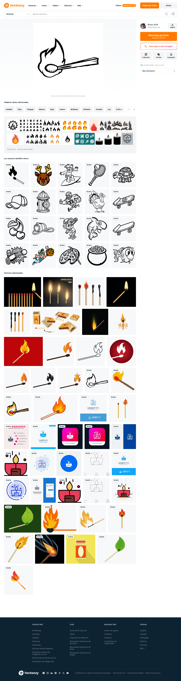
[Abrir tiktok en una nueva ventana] (60, 673)
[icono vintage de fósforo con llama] (23, 351)
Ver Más (127, 139)
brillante (74, 109)
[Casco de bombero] (43, 228)
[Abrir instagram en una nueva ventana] (48, 673)
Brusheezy (36, 630)
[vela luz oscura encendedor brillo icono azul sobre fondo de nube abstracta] (42, 463)
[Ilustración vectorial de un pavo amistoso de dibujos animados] (97, 201)
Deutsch (143, 641)
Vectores (32, 5)
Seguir (172, 27)
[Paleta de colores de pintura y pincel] (70, 255)
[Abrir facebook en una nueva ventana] (44, 673)
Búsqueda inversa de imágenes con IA (41, 653)
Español (143, 634)
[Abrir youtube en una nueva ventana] (68, 673)
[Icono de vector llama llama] (97, 380)
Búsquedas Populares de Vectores (80, 642)
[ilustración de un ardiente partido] (18, 549)
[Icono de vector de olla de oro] (97, 255)
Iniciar (168, 5)
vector (62, 109)
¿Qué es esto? (159, 65)
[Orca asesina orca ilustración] (97, 228)
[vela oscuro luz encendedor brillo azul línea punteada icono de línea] (16, 490)
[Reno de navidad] (43, 174)
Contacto (108, 634)
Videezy (35, 637)
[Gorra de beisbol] (16, 201)
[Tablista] (70, 174)
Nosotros (108, 637)
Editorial (68, 5)
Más (79, 5)
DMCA (72, 634)
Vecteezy (36, 634)
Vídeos (55, 5)
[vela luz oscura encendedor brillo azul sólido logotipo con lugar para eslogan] (124, 463)
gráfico (119, 109)
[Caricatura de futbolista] (70, 201)
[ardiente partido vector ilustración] (92, 519)
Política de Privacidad (135, 673)
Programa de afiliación (79, 637)
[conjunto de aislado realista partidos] (89, 292)
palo (20, 109)
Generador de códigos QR (43, 661)
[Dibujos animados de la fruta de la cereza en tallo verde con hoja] (16, 228)
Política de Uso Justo (152, 673)
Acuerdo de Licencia (78, 630)
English (143, 630)
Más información (148, 71)
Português (144, 637)
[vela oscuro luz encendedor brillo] (68, 463)
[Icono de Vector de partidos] (16, 174)
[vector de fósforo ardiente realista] (58, 292)
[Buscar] (166, 13)
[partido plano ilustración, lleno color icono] (59, 519)
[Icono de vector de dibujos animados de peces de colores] (123, 255)
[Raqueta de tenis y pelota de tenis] (97, 174)
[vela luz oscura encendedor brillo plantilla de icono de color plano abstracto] (124, 490)
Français (143, 645)
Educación (36, 645)
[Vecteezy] (14, 5)
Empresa (36, 641)
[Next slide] (132, 109)
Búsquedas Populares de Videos (80, 654)
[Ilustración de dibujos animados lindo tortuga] (123, 174)
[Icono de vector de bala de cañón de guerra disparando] (16, 255)
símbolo (86, 109)
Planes (118, 5)
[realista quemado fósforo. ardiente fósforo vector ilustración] (95, 322)
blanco (42, 109)
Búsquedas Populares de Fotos (80, 648)
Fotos (44, 5)
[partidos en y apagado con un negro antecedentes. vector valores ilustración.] (22, 292)
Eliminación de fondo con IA (44, 658)
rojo (52, 109)
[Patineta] (123, 201)
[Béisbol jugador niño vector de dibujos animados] (70, 228)
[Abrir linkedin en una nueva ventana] (52, 673)
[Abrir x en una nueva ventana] (64, 673)
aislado (9, 109)
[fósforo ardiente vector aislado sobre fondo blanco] (122, 519)
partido (99, 109)
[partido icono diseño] (59, 351)
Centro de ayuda (111, 630)
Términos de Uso (119, 673)
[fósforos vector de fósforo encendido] (122, 408)
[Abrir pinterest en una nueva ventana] (56, 673)
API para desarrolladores (42, 648)
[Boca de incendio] (43, 201)
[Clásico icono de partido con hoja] (22, 519)
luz (109, 109)
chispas (30, 109)
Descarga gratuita (159, 36)
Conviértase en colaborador (110, 642)
